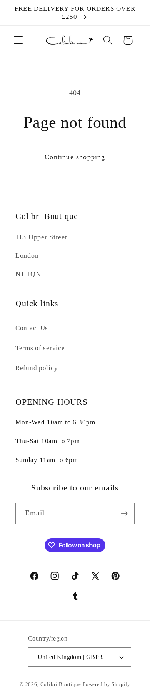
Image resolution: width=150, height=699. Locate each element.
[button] (18, 40)
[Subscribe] (124, 513)
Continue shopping (75, 157)
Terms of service (40, 348)
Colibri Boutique (60, 684)
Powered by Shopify (106, 684)
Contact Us (31, 328)
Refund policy (36, 368)
